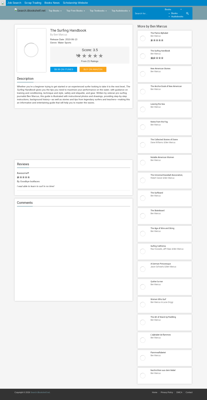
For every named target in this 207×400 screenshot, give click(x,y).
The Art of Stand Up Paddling (163, 317)
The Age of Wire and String (162, 228)
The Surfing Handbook (160, 51)
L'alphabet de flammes (161, 335)
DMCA (179, 392)
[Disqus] (73, 254)
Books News (52, 2)
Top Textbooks (97, 10)
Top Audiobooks (120, 10)
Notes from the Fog (159, 122)
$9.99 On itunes (63, 69)
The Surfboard (157, 193)
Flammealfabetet (158, 352)
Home (154, 392)
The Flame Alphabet (159, 33)
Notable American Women (162, 157)
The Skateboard (157, 210)
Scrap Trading (32, 2)
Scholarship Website (75, 2)
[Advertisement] (74, 134)
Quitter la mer (157, 281)
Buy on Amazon (93, 69)
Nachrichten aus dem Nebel (163, 370)
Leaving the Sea (158, 104)
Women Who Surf (158, 299)
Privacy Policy (167, 392)
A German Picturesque (161, 264)
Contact (189, 392)
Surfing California (158, 246)
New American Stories (160, 68)
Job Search (14, 2)
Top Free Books (74, 10)
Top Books (54, 10)
